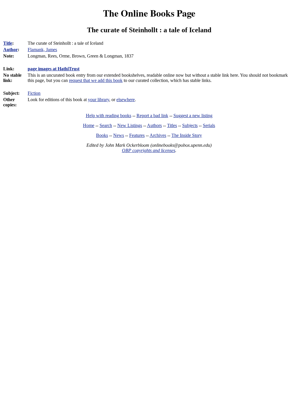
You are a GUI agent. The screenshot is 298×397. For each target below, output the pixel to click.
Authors (154, 125)
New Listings (129, 125)
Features (137, 135)
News (118, 135)
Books (102, 135)
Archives (158, 135)
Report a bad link (152, 115)
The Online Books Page (149, 13)
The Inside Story (186, 135)
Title (7, 43)
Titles (172, 125)
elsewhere (125, 99)
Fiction (34, 93)
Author (10, 49)
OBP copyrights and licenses (148, 150)
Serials (209, 125)
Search (106, 125)
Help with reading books (108, 115)
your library (98, 99)
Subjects (190, 125)
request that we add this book (96, 80)
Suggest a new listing (192, 115)
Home (88, 125)
